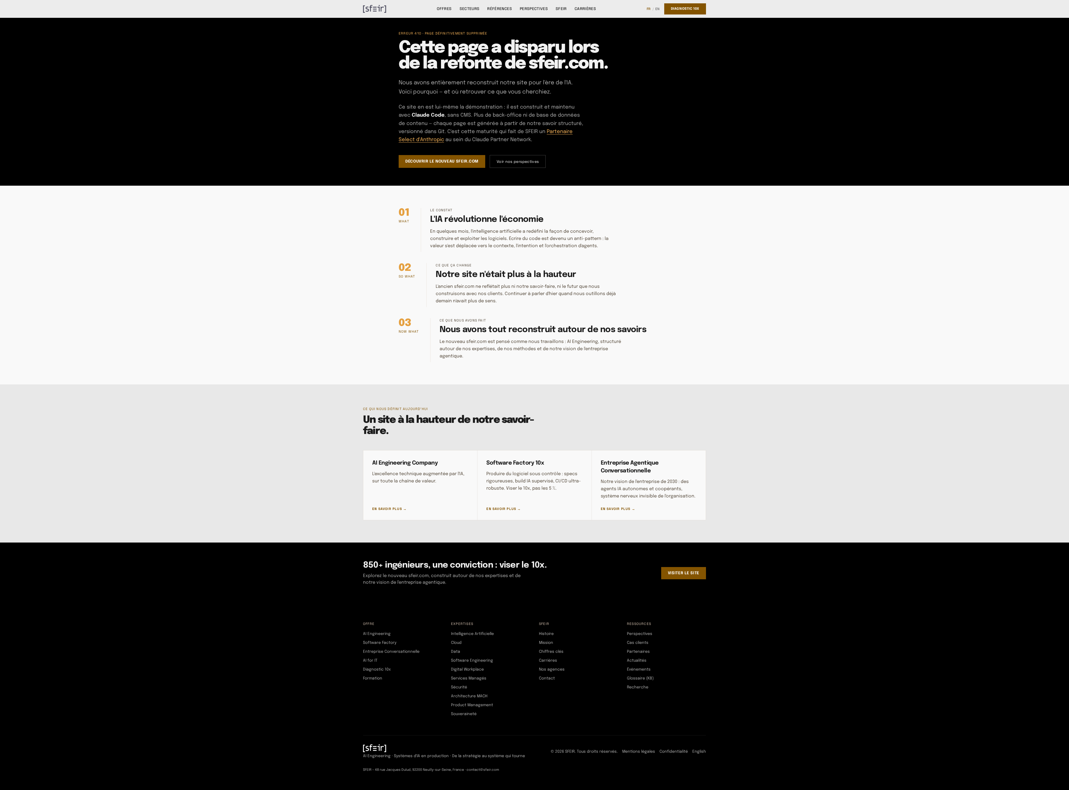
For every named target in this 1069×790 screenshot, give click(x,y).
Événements (639, 669)
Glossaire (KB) (640, 678)
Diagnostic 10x (685, 9)
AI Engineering (377, 634)
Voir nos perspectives (518, 161)
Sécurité (459, 687)
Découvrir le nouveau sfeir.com (442, 161)
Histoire (546, 634)
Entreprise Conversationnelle (391, 652)
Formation (372, 678)
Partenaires (638, 652)
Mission (546, 643)
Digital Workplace (467, 669)
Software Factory (379, 643)
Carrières (585, 8)
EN (657, 9)
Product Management (472, 705)
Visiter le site (684, 573)
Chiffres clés (551, 652)
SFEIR (561, 8)
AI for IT (370, 661)
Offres (444, 8)
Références (499, 8)
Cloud (456, 643)
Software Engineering (472, 661)
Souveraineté (464, 714)
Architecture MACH (469, 696)
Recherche (637, 687)
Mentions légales (638, 752)
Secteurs (470, 8)
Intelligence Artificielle (472, 634)
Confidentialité (673, 752)
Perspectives (534, 8)
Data (455, 652)
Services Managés (468, 678)
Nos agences (552, 669)
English (699, 752)
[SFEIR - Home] (374, 9)
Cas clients (637, 643)
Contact (547, 678)
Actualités (636, 661)
